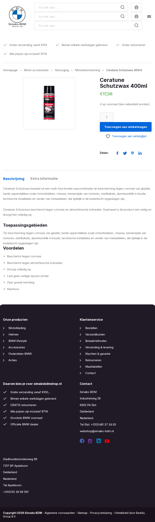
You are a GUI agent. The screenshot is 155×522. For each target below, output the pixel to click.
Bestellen (91, 328)
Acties (13, 360)
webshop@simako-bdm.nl (97, 431)
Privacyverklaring (101, 512)
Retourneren (93, 360)
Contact (90, 373)
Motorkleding (17, 328)
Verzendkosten (95, 334)
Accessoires (17, 347)
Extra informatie (44, 178)
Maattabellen (93, 366)
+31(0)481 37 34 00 (103, 424)
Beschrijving (13, 179)
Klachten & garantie (97, 354)
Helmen (14, 334)
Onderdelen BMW (20, 354)
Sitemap (83, 512)
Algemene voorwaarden (60, 512)
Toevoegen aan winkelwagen (125, 127)
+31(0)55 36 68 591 (15, 492)
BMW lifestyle (18, 341)
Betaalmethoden (96, 341)
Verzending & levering (99, 347)
